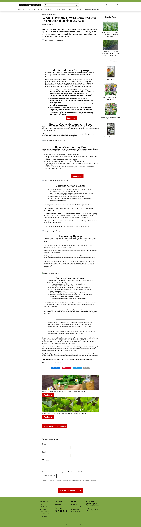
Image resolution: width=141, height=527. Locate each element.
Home (44, 14)
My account (43, 516)
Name (44, 444)
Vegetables (22, 9)
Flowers (32, 9)
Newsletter (43, 509)
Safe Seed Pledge (45, 507)
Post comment (49, 476)
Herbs (40, 9)
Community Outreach (91, 9)
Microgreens (61, 9)
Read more (48, 395)
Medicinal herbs (47, 24)
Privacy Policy (77, 480)
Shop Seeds (77, 176)
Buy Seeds (71, 118)
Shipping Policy (75, 509)
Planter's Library (75, 9)
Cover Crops (49, 9)
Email (44, 452)
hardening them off (71, 191)
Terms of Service (89, 480)
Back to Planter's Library (71, 490)
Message (45, 460)
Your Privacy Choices (46, 514)
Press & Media (44, 511)
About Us (43, 504)
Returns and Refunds (77, 507)
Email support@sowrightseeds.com (95, 509)
